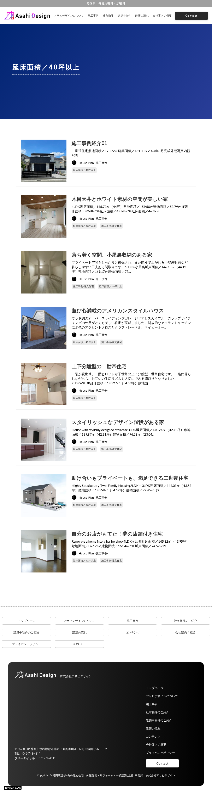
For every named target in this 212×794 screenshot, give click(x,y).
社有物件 (108, 15)
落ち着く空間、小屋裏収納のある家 (112, 255)
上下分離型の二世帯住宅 (99, 366)
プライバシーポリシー (26, 644)
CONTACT (79, 644)
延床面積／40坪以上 (84, 170)
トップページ (26, 620)
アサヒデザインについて (69, 15)
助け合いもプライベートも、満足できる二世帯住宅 (130, 478)
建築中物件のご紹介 (26, 632)
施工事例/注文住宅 (111, 225)
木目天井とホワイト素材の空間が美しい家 (120, 199)
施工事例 (93, 15)
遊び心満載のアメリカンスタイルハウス (118, 310)
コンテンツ (132, 632)
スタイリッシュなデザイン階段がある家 (118, 422)
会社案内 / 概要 (162, 15)
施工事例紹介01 (89, 143)
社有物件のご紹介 (185, 620)
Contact (191, 15)
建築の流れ (142, 15)
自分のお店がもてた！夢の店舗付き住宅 (117, 534)
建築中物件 (124, 15)
